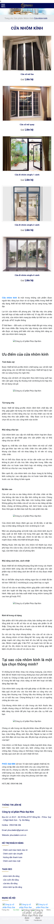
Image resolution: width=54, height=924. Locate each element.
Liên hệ (29, 79)
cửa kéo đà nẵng (9, 883)
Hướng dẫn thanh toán (12, 857)
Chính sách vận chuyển (12, 854)
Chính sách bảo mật (11, 861)
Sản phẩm (19, 18)
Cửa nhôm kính (9, 298)
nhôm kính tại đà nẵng (12, 887)
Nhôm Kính (29, 18)
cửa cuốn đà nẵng (10, 880)
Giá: (23, 79)
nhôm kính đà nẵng (10, 876)
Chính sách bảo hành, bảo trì (15, 850)
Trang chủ (9, 18)
